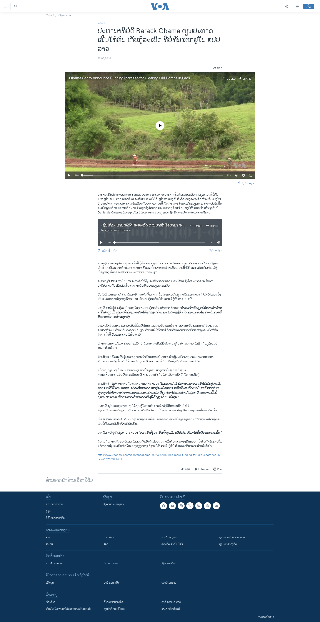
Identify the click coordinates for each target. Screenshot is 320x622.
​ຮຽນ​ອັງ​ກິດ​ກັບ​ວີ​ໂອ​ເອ (114, 609)
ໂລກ (106, 544)
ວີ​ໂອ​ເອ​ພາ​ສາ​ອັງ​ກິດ (113, 602)
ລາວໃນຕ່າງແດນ (169, 537)
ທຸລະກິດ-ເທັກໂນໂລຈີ (172, 544)
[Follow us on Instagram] (181, 505)
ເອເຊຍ (101, 22)
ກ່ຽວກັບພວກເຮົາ (54, 563)
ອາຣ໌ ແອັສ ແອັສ (111, 583)
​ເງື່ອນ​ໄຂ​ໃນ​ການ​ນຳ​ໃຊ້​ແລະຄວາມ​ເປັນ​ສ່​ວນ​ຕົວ (68, 609)
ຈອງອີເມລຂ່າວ (168, 583)
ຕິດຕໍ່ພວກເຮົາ (111, 563)
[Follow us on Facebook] (163, 505)
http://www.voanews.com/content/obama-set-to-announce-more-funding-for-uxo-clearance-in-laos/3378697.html (159, 457)
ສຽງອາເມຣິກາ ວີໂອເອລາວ (118, 230)
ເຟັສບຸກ (50, 583)
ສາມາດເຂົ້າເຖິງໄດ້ (170, 609)
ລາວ (48, 537)
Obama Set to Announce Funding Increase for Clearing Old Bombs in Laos (129, 78)
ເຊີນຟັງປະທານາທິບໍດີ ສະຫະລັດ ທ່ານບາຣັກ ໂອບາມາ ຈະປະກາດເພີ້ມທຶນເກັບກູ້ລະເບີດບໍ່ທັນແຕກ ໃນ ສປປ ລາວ (180, 225)
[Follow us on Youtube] (172, 505)
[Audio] (286, 6)
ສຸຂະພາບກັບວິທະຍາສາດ (232, 537)
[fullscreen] (251, 175)
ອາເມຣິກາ (109, 537)
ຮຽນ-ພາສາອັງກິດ (228, 544)
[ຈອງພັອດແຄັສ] (216, 505)
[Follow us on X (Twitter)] (189, 505)
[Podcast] (207, 505)
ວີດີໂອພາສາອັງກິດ (55, 518)
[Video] (297, 6)
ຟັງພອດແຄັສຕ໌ (168, 563)
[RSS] (198, 505)
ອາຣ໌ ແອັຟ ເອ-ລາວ (171, 602)
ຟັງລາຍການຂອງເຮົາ (113, 504)
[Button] (217, 68)
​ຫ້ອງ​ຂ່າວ (50, 602)
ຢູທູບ (48, 511)
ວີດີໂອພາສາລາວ (54, 504)
